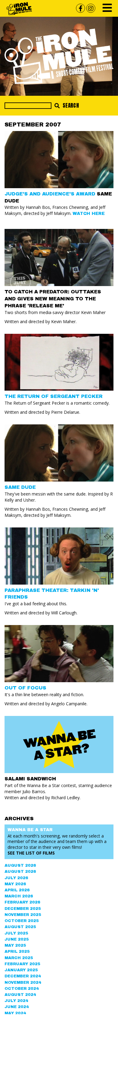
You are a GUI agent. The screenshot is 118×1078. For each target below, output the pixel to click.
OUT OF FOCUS (25, 687)
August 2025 (20, 927)
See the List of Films (31, 853)
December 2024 (23, 976)
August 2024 (20, 995)
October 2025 (22, 921)
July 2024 (16, 1001)
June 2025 (17, 939)
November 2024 (23, 982)
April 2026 (17, 890)
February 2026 (22, 902)
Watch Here (89, 213)
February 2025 (22, 964)
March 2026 (19, 896)
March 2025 (19, 958)
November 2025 (23, 915)
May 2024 (15, 1013)
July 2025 (16, 933)
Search (70, 105)
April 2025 (17, 951)
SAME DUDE (20, 487)
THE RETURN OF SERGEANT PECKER (54, 396)
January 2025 (21, 970)
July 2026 (16, 878)
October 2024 (22, 988)
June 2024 (17, 1007)
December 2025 (23, 909)
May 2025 (15, 945)
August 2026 (20, 865)
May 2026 (15, 884)
